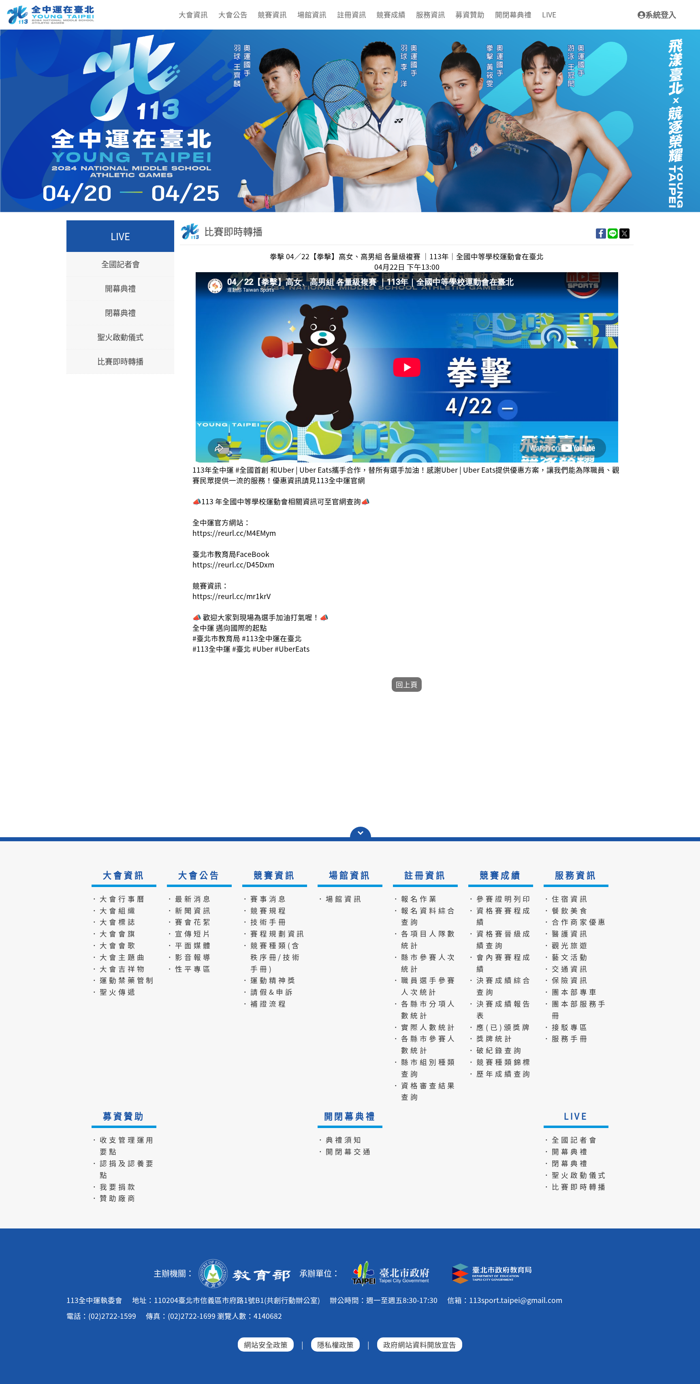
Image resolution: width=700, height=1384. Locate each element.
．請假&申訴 (268, 992)
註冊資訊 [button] (351, 14)
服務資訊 (576, 875)
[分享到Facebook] (601, 233)
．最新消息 (189, 899)
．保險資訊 (566, 980)
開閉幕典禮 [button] (513, 14)
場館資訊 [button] (312, 14)
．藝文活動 (566, 957)
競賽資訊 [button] (272, 14)
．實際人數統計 (424, 1027)
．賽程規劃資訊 (273, 933)
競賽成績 (500, 875)
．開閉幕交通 (344, 1151)
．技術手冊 (264, 922)
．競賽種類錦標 (499, 1062)
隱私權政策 (335, 1344)
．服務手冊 (566, 1038)
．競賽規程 (264, 910)
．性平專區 (189, 969)
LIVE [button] (549, 14)
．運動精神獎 (269, 980)
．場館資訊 (340, 899)
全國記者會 (120, 264)
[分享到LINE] (613, 233)
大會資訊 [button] (193, 14)
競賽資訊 (274, 875)
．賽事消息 (264, 899)
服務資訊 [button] (430, 14)
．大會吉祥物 (118, 969)
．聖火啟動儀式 (575, 1175)
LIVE (576, 1116)
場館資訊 (350, 875)
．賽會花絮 (189, 922)
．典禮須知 (340, 1139)
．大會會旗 (114, 933)
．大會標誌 (114, 922)
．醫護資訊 (566, 933)
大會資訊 (124, 875)
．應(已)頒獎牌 (499, 1027)
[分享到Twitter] (624, 233)
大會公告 (199, 875)
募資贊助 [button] (469, 14)
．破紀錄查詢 (495, 1050)
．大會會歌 (114, 945)
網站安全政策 (266, 1344)
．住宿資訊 (566, 899)
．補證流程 (264, 1003)
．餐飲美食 (566, 910)
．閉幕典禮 (566, 1163)
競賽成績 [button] (390, 14)
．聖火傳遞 (114, 992)
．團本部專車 (570, 992)
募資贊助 (124, 1116)
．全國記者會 (570, 1139)
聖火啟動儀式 (120, 337)
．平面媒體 (189, 945)
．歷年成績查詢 (499, 1073)
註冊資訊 (425, 875)
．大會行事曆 (118, 899)
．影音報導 (189, 957)
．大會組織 (114, 910)
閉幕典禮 (120, 313)
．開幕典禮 (566, 1151)
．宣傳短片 (189, 933)
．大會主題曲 (118, 957)
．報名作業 (415, 899)
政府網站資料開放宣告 (419, 1344)
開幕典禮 (120, 288)
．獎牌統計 (490, 1038)
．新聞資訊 (189, 910)
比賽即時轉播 (120, 361)
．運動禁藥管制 (123, 980)
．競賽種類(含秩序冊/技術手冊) (271, 957)
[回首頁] (51, 8)
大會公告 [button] (233, 14)
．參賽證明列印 (499, 899)
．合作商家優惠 (575, 922)
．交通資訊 (566, 969)
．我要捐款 (114, 1186)
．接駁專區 (566, 1027)
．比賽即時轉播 (575, 1186)
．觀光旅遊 (566, 945)
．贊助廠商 (114, 1198)
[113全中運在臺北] (350, 121)
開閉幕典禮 (350, 1116)
